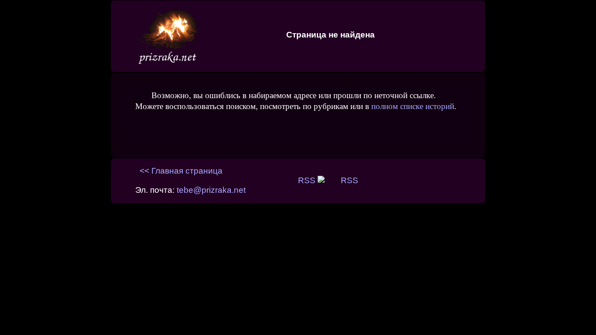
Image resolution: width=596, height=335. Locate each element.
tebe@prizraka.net (211, 190)
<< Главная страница (181, 170)
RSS (308, 180)
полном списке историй (412, 105)
